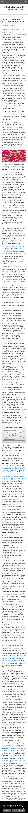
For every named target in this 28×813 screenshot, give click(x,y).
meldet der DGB (11, 55)
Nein (14, 810)
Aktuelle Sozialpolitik (14, 7)
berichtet (4, 41)
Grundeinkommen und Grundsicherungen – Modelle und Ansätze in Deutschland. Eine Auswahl (12, 325)
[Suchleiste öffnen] (25, 2)
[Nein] (26, 807)
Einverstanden (7, 810)
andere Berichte (16, 46)
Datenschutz (21, 810)
